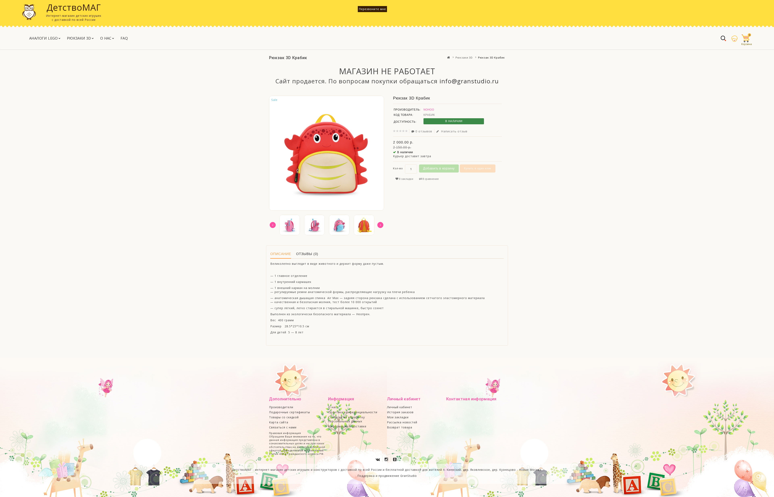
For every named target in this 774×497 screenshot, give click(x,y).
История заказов (400, 412)
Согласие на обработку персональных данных (346, 419)
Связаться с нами (282, 427)
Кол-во (398, 168)
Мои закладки (398, 417)
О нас (105, 38)
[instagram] (387, 459)
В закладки (405, 179)
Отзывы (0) (307, 254)
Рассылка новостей (402, 422)
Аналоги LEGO (43, 38)
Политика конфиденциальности (352, 412)
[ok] (395, 459)
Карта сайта (278, 422)
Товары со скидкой (284, 417)
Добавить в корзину (439, 168)
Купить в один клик (477, 168)
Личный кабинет (399, 407)
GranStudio (408, 476)
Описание (280, 254)
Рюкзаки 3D (79, 38)
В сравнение (430, 179)
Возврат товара (399, 427)
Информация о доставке (347, 426)
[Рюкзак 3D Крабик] (289, 225)
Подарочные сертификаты (289, 412)
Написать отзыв (453, 131)
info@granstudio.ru (469, 81)
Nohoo (428, 109)
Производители (281, 407)
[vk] (379, 459)
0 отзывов (423, 131)
